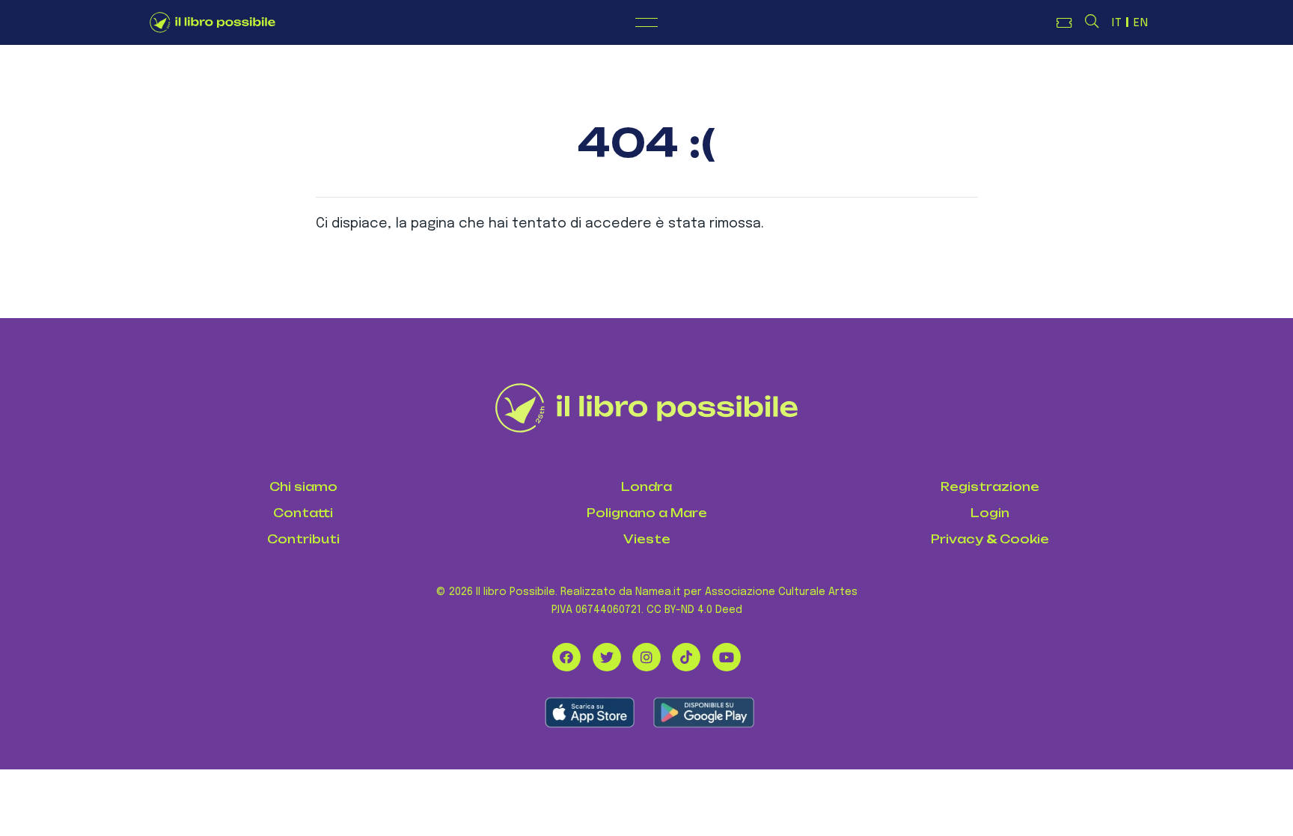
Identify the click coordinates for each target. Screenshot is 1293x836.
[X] (607, 657)
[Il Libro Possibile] (647, 408)
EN (1141, 23)
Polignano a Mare (647, 513)
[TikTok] (686, 657)
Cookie (1024, 539)
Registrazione (990, 487)
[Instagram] (646, 657)
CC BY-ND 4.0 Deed (694, 610)
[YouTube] (726, 657)
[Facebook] (566, 657)
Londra (646, 487)
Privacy (957, 539)
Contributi (303, 539)
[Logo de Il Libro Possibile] (212, 22)
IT (1117, 23)
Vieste (646, 539)
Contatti (303, 513)
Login (989, 513)
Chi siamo (303, 487)
